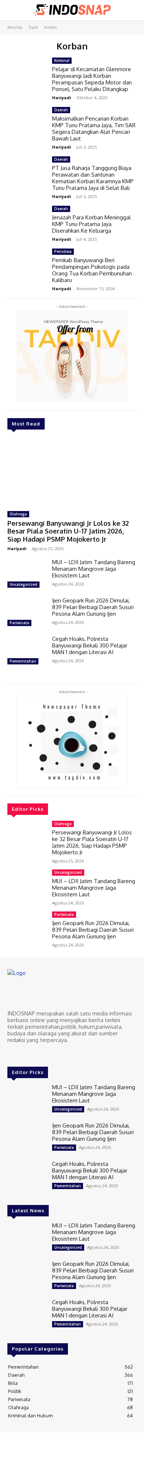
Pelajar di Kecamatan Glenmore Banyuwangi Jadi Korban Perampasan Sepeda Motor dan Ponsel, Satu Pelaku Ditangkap (92, 79)
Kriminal (61, 60)
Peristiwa (63, 251)
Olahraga (18, 514)
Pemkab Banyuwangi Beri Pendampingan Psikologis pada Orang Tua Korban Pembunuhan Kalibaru (92, 270)
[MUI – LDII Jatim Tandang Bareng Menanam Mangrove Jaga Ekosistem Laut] (26, 574)
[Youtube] (43, 1054)
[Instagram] (23, 1054)
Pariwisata (19, 622)
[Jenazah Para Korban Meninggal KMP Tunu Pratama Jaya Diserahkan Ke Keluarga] (26, 221)
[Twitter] (33, 1054)
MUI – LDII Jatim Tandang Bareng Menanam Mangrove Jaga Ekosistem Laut (93, 569)
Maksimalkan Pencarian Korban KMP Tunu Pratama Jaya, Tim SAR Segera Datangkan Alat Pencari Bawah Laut (94, 128)
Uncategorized (23, 584)
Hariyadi (17, 548)
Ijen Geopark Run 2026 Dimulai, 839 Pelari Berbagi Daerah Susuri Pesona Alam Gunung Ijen (93, 607)
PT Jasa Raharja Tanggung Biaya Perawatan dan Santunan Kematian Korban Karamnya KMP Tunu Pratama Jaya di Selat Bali (93, 177)
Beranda (15, 27)
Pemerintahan (23, 661)
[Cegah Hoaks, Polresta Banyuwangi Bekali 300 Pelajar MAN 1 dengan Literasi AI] (26, 651)
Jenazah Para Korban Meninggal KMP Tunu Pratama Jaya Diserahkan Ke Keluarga (91, 224)
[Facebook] (12, 1054)
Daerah (61, 109)
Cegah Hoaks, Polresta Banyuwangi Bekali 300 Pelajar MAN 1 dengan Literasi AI (89, 645)
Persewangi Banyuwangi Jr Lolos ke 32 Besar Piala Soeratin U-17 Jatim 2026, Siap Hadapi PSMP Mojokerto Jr (68, 531)
